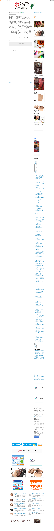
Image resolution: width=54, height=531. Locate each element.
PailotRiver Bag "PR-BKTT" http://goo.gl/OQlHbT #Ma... (38, 199)
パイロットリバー (39, 377)
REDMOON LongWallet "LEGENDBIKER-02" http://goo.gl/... (39, 307)
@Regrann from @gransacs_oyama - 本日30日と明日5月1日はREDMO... (39, 175)
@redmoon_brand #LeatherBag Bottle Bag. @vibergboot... (39, 226)
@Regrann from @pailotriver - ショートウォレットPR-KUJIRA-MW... (39, 257)
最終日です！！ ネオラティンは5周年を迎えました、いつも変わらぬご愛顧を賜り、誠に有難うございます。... (39, 177)
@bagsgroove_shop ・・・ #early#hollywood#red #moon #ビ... (39, 178)
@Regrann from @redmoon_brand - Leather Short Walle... (39, 215)
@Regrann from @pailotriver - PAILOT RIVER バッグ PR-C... (39, 212)
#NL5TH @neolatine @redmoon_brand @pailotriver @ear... (39, 250)
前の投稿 (31, 82)
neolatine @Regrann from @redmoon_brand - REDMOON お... (39, 235)
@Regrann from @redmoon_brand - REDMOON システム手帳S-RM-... (39, 246)
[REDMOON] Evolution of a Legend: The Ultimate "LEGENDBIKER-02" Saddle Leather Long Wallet (39, 351)
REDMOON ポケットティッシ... (39, 274)
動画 (34, 416)
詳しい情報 (40, 416)
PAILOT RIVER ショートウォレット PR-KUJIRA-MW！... (39, 255)
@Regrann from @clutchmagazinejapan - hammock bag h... (39, 185)
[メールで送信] (19, 43)
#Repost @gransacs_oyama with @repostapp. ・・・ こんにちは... (39, 173)
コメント (36, 156)
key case (38, 379)
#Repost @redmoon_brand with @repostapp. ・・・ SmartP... (38, 292)
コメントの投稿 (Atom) (12, 83)
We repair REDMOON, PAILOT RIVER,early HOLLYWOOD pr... (39, 295)
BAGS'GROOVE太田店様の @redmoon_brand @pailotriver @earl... (39, 271)
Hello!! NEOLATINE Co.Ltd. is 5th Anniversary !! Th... (39, 232)
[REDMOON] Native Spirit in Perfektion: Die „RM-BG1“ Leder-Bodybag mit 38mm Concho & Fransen (20, 508)
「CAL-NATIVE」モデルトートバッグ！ (39, 209)
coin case (35, 379)
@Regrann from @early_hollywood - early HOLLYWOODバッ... (39, 231)
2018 (35, 161)
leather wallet (40, 375)
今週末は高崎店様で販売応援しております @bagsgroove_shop (39, 260)
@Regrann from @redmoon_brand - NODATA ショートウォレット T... (39, 265)
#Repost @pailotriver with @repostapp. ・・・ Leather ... (39, 286)
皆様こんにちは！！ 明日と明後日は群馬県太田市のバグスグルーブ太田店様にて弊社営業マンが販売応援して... (39, 278)
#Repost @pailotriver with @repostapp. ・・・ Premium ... (39, 280)
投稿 (35, 16)
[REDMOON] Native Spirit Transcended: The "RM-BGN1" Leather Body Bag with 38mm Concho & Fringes (19, 500)
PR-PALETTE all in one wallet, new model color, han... (39, 180)
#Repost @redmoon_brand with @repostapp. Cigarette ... (38, 258)
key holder (43, 379)
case (36, 379)
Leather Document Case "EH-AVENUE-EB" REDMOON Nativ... (39, 197)
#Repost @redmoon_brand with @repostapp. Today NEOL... (38, 243)
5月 (35, 171)
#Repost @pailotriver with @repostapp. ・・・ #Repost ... (39, 267)
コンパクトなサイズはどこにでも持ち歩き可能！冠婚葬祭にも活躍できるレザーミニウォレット (38, 498)
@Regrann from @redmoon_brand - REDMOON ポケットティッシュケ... (39, 276)
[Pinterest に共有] (23, 43)
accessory (43, 378)
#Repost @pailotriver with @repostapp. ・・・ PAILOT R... (39, 301)
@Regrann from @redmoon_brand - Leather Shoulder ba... (39, 210)
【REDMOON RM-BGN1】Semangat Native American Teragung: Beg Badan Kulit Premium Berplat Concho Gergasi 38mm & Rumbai (38, 355)
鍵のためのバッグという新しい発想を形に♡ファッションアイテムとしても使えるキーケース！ (38, 503)
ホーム (20, 82)
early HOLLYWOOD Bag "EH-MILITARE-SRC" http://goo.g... (39, 187)
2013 (35, 347)
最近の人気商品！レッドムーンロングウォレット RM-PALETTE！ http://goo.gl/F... (39, 332)
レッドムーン (37, 376)
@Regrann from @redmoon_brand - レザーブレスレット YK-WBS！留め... (39, 291)
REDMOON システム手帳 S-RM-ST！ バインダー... (39, 245)
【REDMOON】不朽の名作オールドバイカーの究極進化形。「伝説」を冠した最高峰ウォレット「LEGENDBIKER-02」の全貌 (39, 353)
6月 (35, 170)
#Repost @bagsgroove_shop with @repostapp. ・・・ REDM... (39, 221)
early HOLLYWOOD (41, 376)
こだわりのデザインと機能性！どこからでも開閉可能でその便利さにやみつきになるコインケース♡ (38, 508)
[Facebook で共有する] (22, 43)
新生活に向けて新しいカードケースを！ (39, 320)
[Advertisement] (20, 75)
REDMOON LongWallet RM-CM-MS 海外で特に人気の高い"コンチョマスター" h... (39, 327)
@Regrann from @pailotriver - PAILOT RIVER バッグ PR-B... (39, 206)
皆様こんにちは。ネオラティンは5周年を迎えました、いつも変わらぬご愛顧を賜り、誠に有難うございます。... (39, 217)
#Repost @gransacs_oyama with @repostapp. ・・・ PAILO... (39, 214)
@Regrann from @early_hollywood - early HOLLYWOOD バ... (39, 191)
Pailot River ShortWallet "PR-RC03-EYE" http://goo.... (39, 281)
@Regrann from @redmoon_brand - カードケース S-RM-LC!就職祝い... (39, 324)
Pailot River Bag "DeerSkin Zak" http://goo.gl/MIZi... (38, 194)
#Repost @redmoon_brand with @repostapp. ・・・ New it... (38, 273)
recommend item (37, 378)
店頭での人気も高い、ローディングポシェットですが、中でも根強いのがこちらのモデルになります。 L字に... (39, 269)
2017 (35, 162)
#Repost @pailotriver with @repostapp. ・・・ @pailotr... (39, 223)
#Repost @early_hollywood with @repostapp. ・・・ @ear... (38, 224)
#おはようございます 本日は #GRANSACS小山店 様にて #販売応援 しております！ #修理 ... (39, 311)
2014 (35, 346)
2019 (35, 160)
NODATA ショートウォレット (38, 264)
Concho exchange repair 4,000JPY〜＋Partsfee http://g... (39, 321)
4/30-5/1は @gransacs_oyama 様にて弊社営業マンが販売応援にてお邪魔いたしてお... (39, 184)
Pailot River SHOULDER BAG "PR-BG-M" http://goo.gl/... (39, 261)
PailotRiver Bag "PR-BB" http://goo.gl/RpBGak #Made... (38, 208)
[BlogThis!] (20, 43)
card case (40, 379)
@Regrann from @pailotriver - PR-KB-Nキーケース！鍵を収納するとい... (39, 316)
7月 (35, 169)
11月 (35, 165)
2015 (35, 345)
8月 (35, 168)
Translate (23, 12)
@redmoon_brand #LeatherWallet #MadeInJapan (39, 330)
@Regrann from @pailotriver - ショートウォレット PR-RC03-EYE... (39, 299)
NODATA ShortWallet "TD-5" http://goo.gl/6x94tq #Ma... (38, 297)
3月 (35, 343)
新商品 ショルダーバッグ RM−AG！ (39, 340)
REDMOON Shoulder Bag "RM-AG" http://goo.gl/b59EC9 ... (39, 234)
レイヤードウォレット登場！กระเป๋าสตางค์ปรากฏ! (37, 512)
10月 (35, 166)
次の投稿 (10, 82)
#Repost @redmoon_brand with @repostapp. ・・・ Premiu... (38, 263)
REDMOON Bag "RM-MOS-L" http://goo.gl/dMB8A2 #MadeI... (39, 193)
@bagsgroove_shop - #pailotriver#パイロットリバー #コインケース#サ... (39, 182)
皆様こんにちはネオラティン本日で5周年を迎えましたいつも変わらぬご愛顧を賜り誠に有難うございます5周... (39, 240)
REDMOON (36, 375)
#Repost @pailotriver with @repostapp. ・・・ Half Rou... (39, 289)
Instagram (35, 13)
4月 (35, 172)
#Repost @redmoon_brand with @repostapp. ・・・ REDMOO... (39, 319)
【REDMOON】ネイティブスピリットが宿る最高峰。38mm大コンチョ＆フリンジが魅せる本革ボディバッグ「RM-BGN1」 (20, 494)
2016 (35, 163)
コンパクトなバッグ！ (37, 190)
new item (41, 378)
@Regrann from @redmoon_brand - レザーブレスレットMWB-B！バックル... (39, 334)
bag (34, 378)
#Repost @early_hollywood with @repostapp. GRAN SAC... (38, 227)
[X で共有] (21, 43)
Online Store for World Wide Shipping (38, 12)
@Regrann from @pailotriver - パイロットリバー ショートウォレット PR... (39, 337)
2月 (35, 344)
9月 (35, 167)
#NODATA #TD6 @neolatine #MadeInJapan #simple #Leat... (39, 312)
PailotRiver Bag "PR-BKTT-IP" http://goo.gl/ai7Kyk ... (38, 202)
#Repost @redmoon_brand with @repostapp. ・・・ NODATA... (39, 304)
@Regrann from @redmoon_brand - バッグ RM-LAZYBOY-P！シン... (39, 285)
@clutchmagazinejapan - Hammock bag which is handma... (39, 201)
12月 (35, 164)
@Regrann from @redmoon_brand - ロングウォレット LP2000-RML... (39, 305)
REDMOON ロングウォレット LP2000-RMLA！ (38, 302)
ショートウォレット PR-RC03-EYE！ (39, 298)
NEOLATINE (35, 377)
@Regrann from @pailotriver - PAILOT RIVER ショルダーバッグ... (39, 196)
